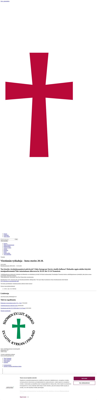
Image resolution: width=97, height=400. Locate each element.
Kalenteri (6, 250)
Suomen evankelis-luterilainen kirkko (12, 366)
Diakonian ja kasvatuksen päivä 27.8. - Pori (11, 303)
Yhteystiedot (7, 236)
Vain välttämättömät (84, 383)
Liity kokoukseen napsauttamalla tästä (10, 281)
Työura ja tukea (7, 247)
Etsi (16, 239)
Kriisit (5, 251)
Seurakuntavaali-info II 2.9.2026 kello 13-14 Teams (13, 308)
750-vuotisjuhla (7, 254)
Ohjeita (5, 249)
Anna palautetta (7, 359)
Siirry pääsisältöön (5, 1)
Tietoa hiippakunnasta (9, 245)
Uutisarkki (6, 235)
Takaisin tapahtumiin (6, 310)
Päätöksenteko (7, 246)
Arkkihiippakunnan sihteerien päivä (9, 305)
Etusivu (5, 243)
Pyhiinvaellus (7, 253)
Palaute (5, 233)
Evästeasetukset (7, 365)
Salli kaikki (84, 378)
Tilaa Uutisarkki (7, 358)
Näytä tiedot (23, 397)
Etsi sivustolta (4, 240)
